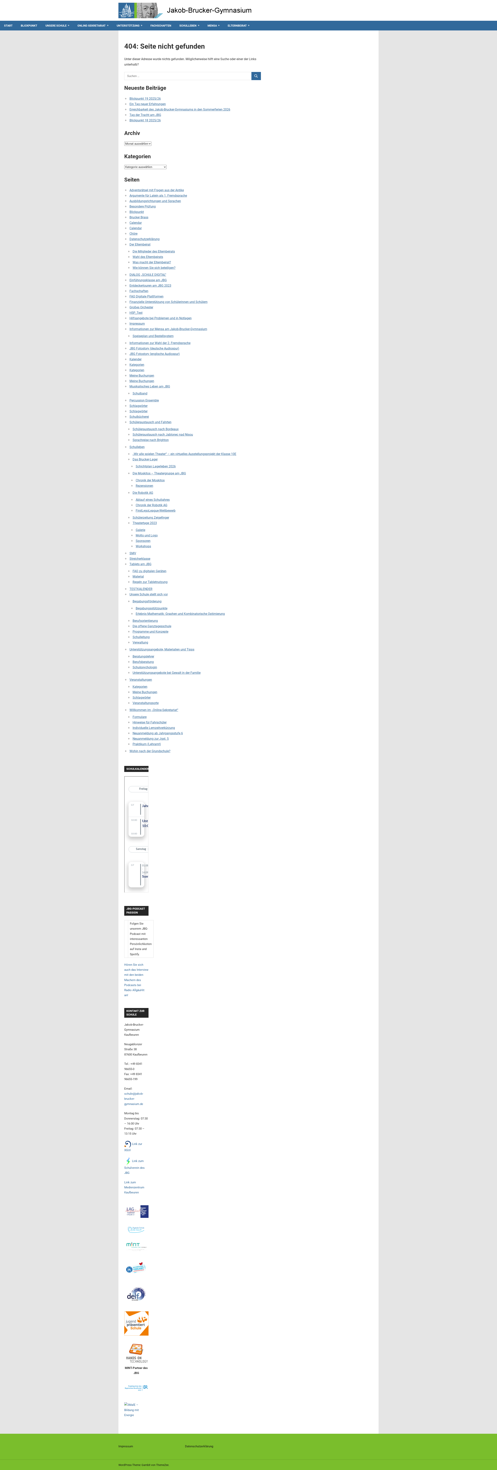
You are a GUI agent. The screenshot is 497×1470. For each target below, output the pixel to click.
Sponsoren (143, 541)
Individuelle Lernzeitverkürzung (154, 728)
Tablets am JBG (140, 564)
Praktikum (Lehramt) (147, 744)
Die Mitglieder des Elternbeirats (154, 251)
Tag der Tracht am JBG (145, 115)
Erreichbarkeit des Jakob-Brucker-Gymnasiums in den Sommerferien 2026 (179, 109)
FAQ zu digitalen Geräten (149, 571)
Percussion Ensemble (144, 400)
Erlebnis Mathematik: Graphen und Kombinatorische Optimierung (180, 614)
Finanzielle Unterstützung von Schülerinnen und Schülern (168, 302)
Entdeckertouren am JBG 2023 (150, 285)
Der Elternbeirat (139, 244)
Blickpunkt (29, 25)
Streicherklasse (139, 559)
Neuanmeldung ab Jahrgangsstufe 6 (158, 733)
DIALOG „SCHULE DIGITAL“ (147, 275)
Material (138, 576)
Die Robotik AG (143, 493)
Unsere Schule (56, 25)
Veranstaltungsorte (146, 703)
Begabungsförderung (147, 601)
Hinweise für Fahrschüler (150, 722)
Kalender (135, 359)
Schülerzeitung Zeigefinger (151, 517)
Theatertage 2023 (145, 523)
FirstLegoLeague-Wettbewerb (156, 510)
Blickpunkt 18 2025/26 (145, 120)
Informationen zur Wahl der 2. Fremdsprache (159, 343)
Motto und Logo (147, 535)
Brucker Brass (138, 217)
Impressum (137, 323)
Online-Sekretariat (91, 25)
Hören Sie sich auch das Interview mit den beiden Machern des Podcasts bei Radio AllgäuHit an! (136, 980)
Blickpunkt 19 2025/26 (145, 98)
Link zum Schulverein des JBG (134, 1167)
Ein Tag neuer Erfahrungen (147, 104)
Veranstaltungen (140, 680)
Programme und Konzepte (150, 631)
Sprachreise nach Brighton (151, 440)
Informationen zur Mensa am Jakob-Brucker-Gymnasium (168, 329)
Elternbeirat (237, 25)
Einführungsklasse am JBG (148, 280)
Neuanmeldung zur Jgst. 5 (151, 739)
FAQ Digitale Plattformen (146, 296)
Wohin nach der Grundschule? (149, 751)
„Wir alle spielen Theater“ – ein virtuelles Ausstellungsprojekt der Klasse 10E (184, 454)
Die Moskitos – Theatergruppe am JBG (159, 473)
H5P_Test (135, 313)
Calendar (135, 223)
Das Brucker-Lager (145, 459)
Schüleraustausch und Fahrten (150, 422)
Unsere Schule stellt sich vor (148, 594)
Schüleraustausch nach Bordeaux (156, 429)
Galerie (140, 530)
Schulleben (187, 25)
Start (8, 25)
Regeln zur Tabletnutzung (150, 582)
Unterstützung (128, 25)
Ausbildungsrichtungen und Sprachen (155, 201)
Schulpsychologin (145, 667)
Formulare (140, 717)
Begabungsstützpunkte (151, 608)
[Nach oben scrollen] (490, 1463)
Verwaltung (140, 642)
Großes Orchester (141, 307)
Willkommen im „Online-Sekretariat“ (153, 710)
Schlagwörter (138, 406)
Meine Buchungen (141, 375)
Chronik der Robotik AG (151, 505)
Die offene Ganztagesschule (152, 626)
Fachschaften (160, 25)
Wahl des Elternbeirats (148, 257)
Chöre (133, 233)
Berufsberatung (143, 662)
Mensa (212, 25)
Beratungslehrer (143, 656)
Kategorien (136, 365)
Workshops (143, 546)
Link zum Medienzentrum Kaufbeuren (134, 1187)
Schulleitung (141, 637)
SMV (132, 553)
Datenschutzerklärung (144, 239)
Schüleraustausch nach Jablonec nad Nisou (163, 434)
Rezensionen (144, 486)
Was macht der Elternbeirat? (152, 262)
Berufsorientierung (145, 621)
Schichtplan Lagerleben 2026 (156, 466)
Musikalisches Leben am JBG (149, 386)
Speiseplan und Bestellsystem (153, 336)
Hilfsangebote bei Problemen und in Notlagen (160, 318)
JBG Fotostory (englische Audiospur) (154, 354)
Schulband (140, 393)
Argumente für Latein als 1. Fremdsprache (158, 195)
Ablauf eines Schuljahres (153, 500)
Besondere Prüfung (142, 206)
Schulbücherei (139, 417)
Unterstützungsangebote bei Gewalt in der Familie (167, 673)
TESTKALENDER (140, 589)
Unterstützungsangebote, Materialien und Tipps (161, 649)
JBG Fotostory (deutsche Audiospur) (154, 348)
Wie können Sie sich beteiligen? (154, 268)
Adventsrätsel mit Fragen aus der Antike (156, 190)
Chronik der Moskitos (150, 480)
